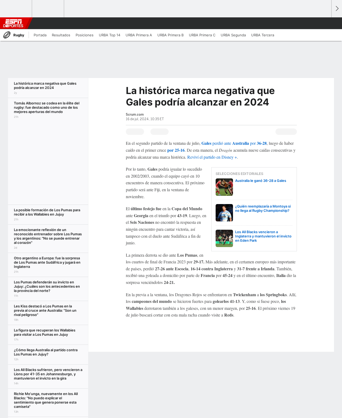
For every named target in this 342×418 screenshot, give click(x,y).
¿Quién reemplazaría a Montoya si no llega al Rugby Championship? (263, 208)
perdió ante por (234, 143)
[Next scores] (336, 8)
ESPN (13, 23)
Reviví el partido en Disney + (212, 157)
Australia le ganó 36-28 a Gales (260, 180)
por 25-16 (176, 150)
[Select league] (16, 9)
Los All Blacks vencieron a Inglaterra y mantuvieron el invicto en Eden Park (263, 236)
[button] (325, 23)
